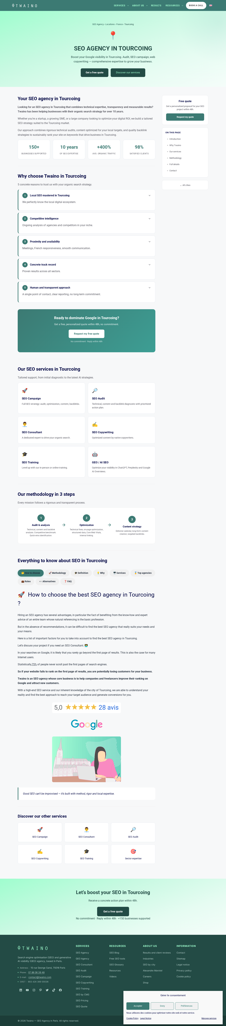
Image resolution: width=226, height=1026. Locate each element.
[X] (47, 990)
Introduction (175, 139)
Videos (112, 976)
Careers (147, 976)
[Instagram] (34, 990)
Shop (145, 982)
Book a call (196, 5)
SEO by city (149, 964)
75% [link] (34, 664)
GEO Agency (82, 958)
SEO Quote (81, 1006)
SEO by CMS (82, 994)
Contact (173, 170)
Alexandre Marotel (152, 970)
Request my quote (185, 117)
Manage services (209, 1018)
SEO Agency (98, 24)
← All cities (185, 185)
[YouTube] (27, 990)
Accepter (138, 1006)
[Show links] (128, 5)
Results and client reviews (157, 952)
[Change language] (211, 5)
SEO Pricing (82, 1000)
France (119, 24)
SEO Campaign (40, 832)
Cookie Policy (132, 1018)
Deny (162, 1006)
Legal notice (183, 964)
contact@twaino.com (39, 977)
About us (138, 5)
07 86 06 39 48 (36, 972)
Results (156, 5)
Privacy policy (184, 970)
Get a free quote (94, 72)
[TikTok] (54, 990)
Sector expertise (133, 854)
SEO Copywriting (39, 854)
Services (119, 5)
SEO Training (86, 854)
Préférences (186, 1006)
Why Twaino (175, 145)
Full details (174, 164)
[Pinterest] (41, 990)
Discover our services (128, 72)
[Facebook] (60, 990)
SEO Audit (133, 832)
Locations (110, 24)
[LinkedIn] (21, 990)
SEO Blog (114, 952)
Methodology (175, 158)
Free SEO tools (117, 958)
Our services (175, 151)
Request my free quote (86, 333)
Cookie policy (184, 976)
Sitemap (181, 958)
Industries (148, 958)
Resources (173, 5)
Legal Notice (145, 1018)
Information (186, 946)
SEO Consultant (86, 832)
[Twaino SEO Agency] (32, 948)
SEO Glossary (116, 964)
